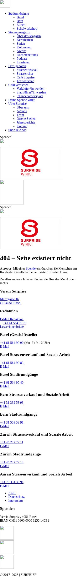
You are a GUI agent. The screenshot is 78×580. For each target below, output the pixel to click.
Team (20, 115)
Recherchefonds (27, 55)
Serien (21, 43)
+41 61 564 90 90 (12, 342)
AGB (12, 493)
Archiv (21, 51)
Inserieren (23, 62)
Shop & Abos (17, 130)
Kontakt (22, 126)
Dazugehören (17, 66)
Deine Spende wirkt (21, 100)
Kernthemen (25, 40)
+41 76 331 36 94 (12, 482)
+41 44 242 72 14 (12, 462)
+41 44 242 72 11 (11, 442)
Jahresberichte (26, 122)
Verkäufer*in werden (30, 88)
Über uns (23, 107)
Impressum (15, 500)
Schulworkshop (27, 28)
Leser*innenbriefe (12, 326)
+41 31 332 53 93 (12, 402)
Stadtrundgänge (18, 13)
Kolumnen (24, 47)
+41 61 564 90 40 (12, 382)
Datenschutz (16, 496)
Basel (20, 17)
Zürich (21, 24)
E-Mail (4, 346)
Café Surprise (26, 77)
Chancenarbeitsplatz (30, 96)
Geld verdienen (18, 85)
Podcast (22, 58)
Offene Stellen (26, 118)
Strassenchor (25, 73)
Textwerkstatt (25, 81)
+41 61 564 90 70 (14, 323)
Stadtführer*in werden (31, 92)
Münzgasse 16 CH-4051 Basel (10, 301)
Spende (31, 268)
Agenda (22, 111)
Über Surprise (17, 103)
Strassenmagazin (19, 32)
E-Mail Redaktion (12, 319)
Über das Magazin (29, 36)
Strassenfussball (27, 70)
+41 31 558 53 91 (12, 422)
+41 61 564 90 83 (12, 362)
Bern (20, 21)
